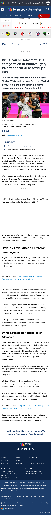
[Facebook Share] (3, 131)
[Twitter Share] (7, 131)
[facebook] (29, 450)
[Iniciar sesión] (48, 3)
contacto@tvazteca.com (34, 471)
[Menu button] (2, 9)
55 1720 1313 (30, 474)
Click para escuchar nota (14, 135)
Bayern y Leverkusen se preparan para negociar (23, 146)
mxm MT (18, 28)
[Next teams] (48, 33)
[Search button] (48, 9)
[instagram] (21, 450)
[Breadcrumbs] (4, 43)
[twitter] (17, 450)
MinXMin (42, 28)
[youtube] (25, 450)
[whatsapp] (33, 450)
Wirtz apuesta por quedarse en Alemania (21, 149)
